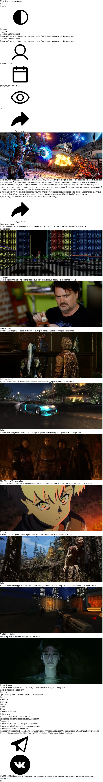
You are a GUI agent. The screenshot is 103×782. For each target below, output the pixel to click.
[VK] (51, 765)
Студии (3, 31)
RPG (29, 226)
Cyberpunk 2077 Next (42, 731)
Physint (83, 731)
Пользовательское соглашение (14, 728)
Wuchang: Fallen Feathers (61, 733)
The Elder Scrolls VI (28, 733)
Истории (4, 702)
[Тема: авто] (21, 17)
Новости (82, 226)
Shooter (35, 226)
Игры (2, 226)
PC (41, 226)
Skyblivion (90, 731)
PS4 (62, 226)
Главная (3, 29)
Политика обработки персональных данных (20, 726)
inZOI (60, 731)
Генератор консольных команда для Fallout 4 (20, 719)
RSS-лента (5, 714)
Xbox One (54, 226)
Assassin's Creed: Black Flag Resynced (16, 731)
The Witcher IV (43, 733)
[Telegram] (51, 745)
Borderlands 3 (71, 226)
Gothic (55, 731)
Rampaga (4, 3)
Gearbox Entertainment (10, 34)
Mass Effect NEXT (71, 731)
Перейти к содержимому (11, 1)
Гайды (3, 704)
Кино (2, 707)
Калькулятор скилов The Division (15, 716)
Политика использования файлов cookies (19, 723)
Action (46, 226)
